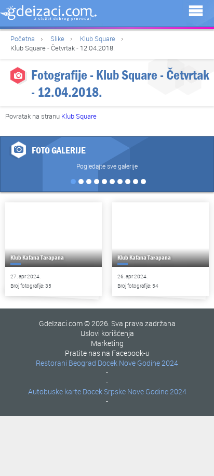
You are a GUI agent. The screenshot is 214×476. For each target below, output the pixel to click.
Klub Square (97, 38)
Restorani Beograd (66, 363)
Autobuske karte (54, 391)
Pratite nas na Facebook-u (107, 353)
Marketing (107, 343)
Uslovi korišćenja (107, 333)
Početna (22, 38)
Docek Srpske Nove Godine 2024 (134, 391)
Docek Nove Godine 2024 (138, 363)
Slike (57, 38)
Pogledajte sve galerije (107, 166)
